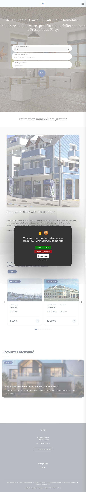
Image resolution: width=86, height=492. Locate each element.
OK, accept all (43, 247)
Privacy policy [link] (43, 260)
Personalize (43, 256)
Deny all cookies (44, 252)
